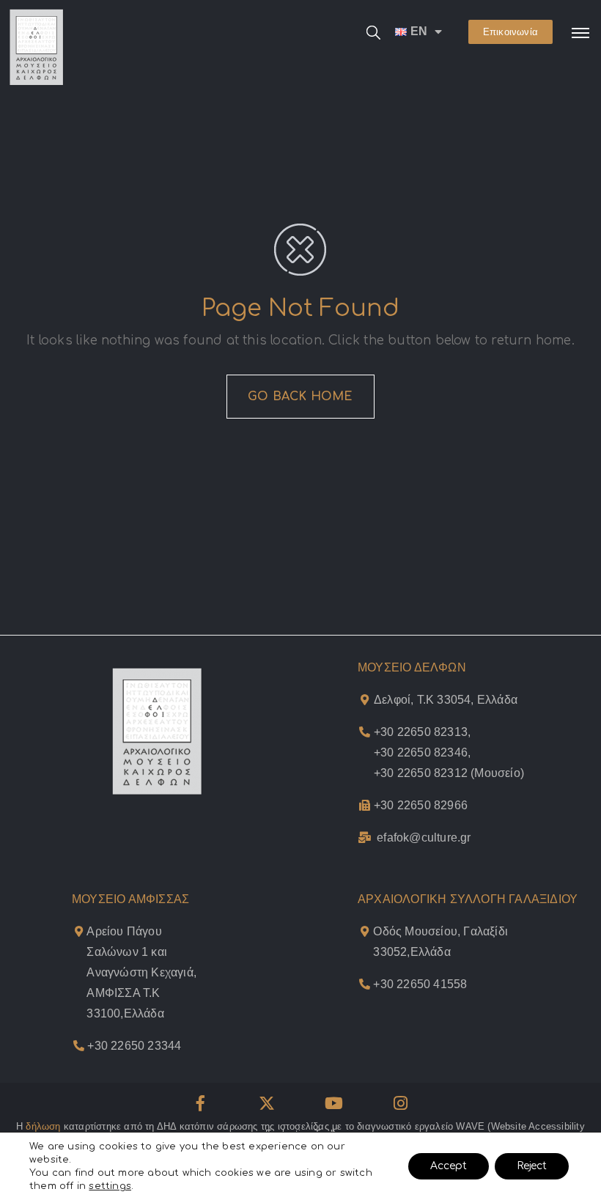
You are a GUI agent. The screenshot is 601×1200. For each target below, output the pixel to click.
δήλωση (43, 1126)
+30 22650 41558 (420, 984)
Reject (532, 1165)
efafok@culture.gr (424, 837)
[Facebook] (200, 1103)
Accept (448, 1165)
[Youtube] (334, 1103)
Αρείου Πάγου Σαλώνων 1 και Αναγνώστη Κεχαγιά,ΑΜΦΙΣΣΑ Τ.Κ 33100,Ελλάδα (141, 972)
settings (110, 1186)
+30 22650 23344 (134, 1045)
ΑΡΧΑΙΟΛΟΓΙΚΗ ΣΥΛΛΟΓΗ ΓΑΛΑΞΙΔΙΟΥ (468, 899)
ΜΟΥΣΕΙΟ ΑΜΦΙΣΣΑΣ (130, 899)
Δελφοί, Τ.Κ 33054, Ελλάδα (445, 699)
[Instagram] (401, 1103)
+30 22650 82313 (421, 732)
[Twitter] (267, 1103)
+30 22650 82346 (421, 752)
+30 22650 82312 (421, 773)
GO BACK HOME (300, 396)
